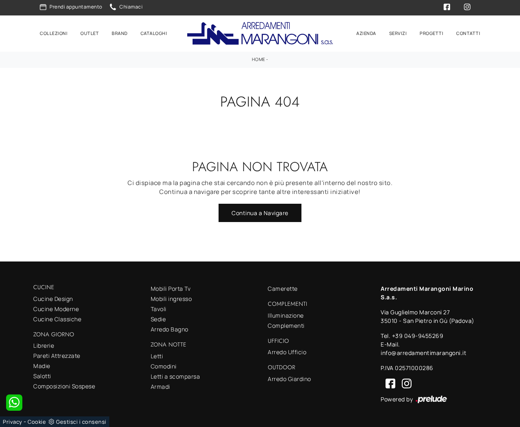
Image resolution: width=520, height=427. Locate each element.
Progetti (431, 33)
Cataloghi (154, 33)
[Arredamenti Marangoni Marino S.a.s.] (260, 33)
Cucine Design (53, 299)
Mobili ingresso (171, 299)
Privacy (12, 421)
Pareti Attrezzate (56, 355)
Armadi (160, 386)
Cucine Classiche (57, 319)
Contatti (468, 33)
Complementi (286, 325)
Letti (157, 356)
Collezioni (53, 33)
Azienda (366, 33)
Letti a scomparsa (175, 376)
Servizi (398, 33)
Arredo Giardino (289, 379)
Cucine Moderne (56, 309)
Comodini (164, 366)
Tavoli (159, 309)
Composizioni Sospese (64, 386)
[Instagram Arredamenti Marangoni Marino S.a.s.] (404, 383)
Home (258, 59)
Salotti (42, 376)
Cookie (37, 421)
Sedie (158, 319)
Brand (120, 33)
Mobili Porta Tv (171, 288)
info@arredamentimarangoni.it (423, 353)
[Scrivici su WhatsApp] (14, 402)
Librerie (43, 345)
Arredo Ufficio (287, 352)
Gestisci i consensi (81, 421)
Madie (41, 366)
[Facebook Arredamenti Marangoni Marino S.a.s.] (389, 383)
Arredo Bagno (169, 329)
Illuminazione (286, 315)
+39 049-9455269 (418, 336)
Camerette (283, 288)
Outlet (89, 33)
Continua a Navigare (260, 213)
